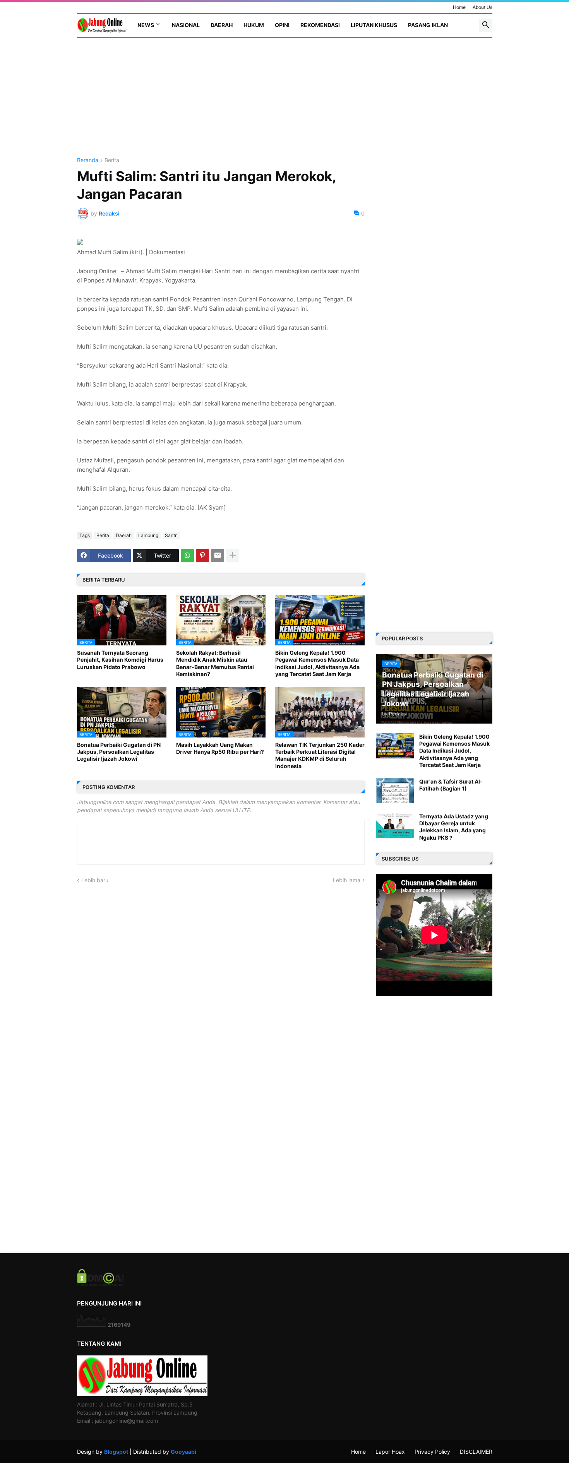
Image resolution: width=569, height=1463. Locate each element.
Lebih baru (94, 880)
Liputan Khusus (374, 25)
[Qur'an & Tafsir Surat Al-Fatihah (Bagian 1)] (395, 790)
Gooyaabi (183, 1451)
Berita (112, 160)
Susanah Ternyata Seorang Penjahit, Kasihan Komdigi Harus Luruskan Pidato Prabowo (120, 659)
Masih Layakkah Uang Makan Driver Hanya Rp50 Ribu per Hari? (220, 748)
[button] (485, 25)
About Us (482, 7)
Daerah (222, 25)
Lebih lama (346, 880)
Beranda (87, 160)
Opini (282, 25)
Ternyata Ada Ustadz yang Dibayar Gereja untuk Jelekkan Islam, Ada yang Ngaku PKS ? (453, 827)
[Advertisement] (221, 103)
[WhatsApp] (187, 555)
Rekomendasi (320, 25)
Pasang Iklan (428, 25)
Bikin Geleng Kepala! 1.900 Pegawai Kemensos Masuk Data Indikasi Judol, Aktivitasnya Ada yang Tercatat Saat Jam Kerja (317, 663)
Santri (171, 535)
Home (459, 7)
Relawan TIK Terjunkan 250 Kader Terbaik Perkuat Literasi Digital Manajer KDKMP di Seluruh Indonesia (320, 755)
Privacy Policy (432, 1451)
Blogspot (116, 1451)
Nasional (186, 25)
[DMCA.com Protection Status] (100, 1284)
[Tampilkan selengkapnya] (232, 555)
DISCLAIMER (476, 1451)
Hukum (253, 25)
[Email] (217, 555)
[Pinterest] (202, 555)
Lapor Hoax (390, 1451)
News (145, 25)
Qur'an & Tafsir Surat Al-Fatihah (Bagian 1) (451, 785)
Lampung (148, 535)
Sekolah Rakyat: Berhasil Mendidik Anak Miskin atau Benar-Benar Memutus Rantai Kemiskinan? (215, 663)
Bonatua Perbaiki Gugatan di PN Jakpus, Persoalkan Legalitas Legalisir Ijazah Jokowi (119, 751)
